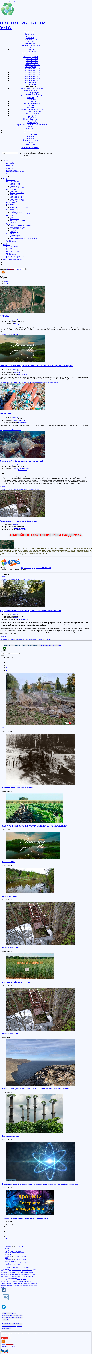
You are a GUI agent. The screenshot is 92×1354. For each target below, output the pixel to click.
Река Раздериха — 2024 (17, 193)
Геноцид (26, 1267)
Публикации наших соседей (15, 171)
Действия (5, 1270)
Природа (25, 420)
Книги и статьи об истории (14, 258)
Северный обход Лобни (17, 212)
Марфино (9, 248)
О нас (8, 173)
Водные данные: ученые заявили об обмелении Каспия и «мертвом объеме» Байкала (35, 1089)
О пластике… (6, 413)
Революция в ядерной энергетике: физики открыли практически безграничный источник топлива (40, 1184)
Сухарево (9, 224)
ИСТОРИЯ (6, 245)
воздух (18, 1285)
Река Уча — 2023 (15, 186)
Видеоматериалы (11, 163)
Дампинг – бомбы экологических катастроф (21, 461)
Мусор (6, 283)
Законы (14, 1270)
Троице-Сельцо (11, 241)
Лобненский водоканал (12, 1272)
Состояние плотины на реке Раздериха (17, 788)
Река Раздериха (11, 189)
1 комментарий (22, 325)
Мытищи (12, 1274)
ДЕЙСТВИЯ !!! (7, 178)
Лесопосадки (3, 1272)
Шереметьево (34, 1283)
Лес (34, 1270)
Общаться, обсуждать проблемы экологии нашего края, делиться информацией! (12, 1326)
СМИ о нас (13, 176)
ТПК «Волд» (14, 232)
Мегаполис (3, 1274)
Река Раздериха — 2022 (17, 196)
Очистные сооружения (6, 1276)
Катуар (8, 253)
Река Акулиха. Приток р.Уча (15, 256)
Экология (9, 1285)
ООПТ (30, 1274)
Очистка (33, 1274)
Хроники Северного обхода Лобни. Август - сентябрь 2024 (25, 1218)
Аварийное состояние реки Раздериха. (18, 521)
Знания (16, 420)
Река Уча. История (12, 246)
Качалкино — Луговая (13, 251)
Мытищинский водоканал (20, 1274)
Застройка (19, 1270)
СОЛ (11, 1281)
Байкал (6, 1267)
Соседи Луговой (13, 1283)
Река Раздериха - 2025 (10, 948)
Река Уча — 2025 (15, 183)
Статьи (5, 243)
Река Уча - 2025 (8, 862)
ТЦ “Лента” (13, 222)
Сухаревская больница (17, 228)
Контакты (13, 175)
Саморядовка (14, 1281)
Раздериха (22, 528)
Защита (16, 323)
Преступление (27, 1276)
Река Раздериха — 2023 (17, 194)
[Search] (2, 655)
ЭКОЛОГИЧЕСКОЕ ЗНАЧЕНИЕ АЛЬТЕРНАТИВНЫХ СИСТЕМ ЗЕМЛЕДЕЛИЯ (34, 826)
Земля (23, 1270)
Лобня (22, 1272)
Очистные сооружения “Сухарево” (20, 225)
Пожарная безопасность (16, 1276)
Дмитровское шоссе (12, 209)
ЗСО (10, 1270)
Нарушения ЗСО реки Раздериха (20, 207)
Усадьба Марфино (15, 235)
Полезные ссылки (11, 170)
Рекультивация (5, 1281)
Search (3, 652)
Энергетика (15, 1285)
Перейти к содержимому (7, 1)
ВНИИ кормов (10, 1267)
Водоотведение (20, 1267)
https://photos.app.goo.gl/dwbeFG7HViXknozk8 (36, 568)
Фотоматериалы (11, 162)
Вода (15, 1267)
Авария (16, 468)
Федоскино (9, 250)
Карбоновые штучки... (11, 1136)
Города (31, 1267)
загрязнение (22, 1285)
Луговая (8, 240)
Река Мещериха (11, 204)
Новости (27, 1274)
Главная (5, 160)
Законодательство (11, 167)
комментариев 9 (23, 529)
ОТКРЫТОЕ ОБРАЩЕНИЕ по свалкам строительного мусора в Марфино (36, 365)
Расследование (28, 468)
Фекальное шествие (10, 728)
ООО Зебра (13, 230)
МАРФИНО (20, 1264)
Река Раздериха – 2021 (17, 197)
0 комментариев (23, 619)
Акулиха (2, 1267)
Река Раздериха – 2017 (17, 201)
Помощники (10, 165)
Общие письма (10, 180)
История (29, 1270)
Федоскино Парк (15, 237)
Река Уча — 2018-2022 (17, 188)
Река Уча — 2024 (15, 184)
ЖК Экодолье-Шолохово (17, 220)
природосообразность (29, 1285)
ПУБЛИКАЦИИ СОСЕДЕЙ (50, 645)
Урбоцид (21, 1283)
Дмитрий (15, 320)
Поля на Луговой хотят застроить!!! (16, 982)
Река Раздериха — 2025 (17, 191)
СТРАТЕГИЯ (10, 168)
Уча (24, 1283)
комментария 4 (22, 374)
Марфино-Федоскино (12, 233)
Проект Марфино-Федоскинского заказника (23, 238)
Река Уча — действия (12, 181)
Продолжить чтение (10, 334)
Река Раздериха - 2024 (10, 1033)
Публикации (12, 1279)
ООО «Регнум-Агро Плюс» (18, 227)
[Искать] (26, 269)
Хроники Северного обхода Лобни (20, 214)
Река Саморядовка (12, 202)
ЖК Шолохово (14, 219)
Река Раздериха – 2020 (17, 199)
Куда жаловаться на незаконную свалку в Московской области (30, 610)
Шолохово (9, 215)
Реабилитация (29, 1278)
